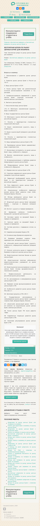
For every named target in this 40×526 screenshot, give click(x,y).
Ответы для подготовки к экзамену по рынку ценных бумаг (22, 426)
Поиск (27, 12)
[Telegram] (25, 365)
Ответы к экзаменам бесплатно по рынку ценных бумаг (22, 454)
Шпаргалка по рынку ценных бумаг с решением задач (22, 429)
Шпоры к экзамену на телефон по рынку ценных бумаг (22, 457)
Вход (13, 15)
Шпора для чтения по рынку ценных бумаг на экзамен (22, 464)
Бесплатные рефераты (18, 42)
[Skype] (22, 365)
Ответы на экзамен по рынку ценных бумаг (21, 432)
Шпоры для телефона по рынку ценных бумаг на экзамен (22, 460)
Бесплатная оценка (20, 341)
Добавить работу (11, 397)
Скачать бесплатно (11, 353)
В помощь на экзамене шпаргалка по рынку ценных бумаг (22, 480)
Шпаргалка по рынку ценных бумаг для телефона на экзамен (22, 423)
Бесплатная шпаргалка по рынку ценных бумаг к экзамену (22, 434)
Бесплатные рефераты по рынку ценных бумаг (19, 43)
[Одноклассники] (20, 8)
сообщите (28, 404)
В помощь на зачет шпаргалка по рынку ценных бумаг (22, 447)
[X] (14, 365)
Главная (6, 42)
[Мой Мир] (23, 8)
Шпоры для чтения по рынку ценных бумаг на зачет (22, 438)
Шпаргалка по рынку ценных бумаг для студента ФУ (22, 444)
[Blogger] (17, 365)
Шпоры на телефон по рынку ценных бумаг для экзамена (22, 477)
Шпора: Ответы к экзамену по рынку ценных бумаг (22, 441)
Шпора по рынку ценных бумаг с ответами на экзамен (22, 483)
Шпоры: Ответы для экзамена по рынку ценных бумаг (22, 467)
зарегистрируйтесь (27, 371)
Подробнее (28, 34)
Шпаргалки (7, 66)
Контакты (16, 12)
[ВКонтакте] (17, 8)
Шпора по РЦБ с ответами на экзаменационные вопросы (22, 451)
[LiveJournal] (20, 365)
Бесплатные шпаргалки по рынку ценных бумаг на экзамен (22, 474)
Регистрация (26, 15)
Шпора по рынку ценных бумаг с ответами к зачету (22, 470)
